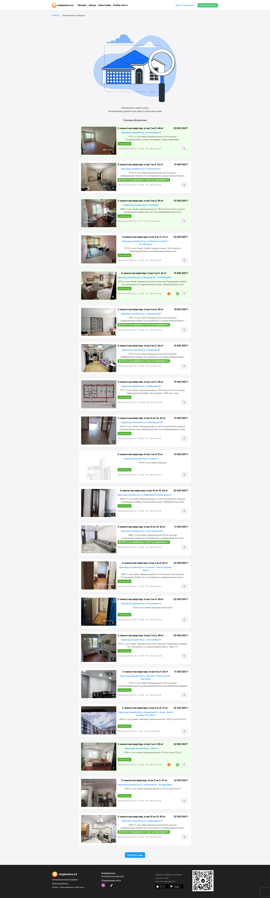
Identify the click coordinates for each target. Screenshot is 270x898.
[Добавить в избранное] (184, 149)
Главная (55, 15)
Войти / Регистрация (185, 5)
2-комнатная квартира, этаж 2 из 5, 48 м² (141, 128)
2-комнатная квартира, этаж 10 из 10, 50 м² (142, 816)
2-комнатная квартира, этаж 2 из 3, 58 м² (140, 744)
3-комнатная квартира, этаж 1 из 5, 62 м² (140, 164)
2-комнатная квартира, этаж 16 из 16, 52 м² (142, 526)
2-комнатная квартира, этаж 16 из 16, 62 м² (142, 418)
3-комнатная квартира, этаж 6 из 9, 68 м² (140, 382)
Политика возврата (60, 883)
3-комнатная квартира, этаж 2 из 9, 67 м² (145, 237)
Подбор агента (120, 5)
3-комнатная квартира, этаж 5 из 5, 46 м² (140, 345)
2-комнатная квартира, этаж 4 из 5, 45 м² (140, 309)
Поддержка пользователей (112, 876)
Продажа (81, 5)
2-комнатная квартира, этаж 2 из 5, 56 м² (145, 563)
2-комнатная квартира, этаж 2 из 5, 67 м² (145, 708)
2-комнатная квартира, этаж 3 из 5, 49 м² (140, 200)
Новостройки (104, 5)
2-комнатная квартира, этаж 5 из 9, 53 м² (145, 671)
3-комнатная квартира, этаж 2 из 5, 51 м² (140, 454)
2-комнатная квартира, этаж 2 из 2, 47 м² (144, 780)
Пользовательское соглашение (65, 879)
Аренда (92, 5)
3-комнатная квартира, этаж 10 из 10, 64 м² (144, 490)
